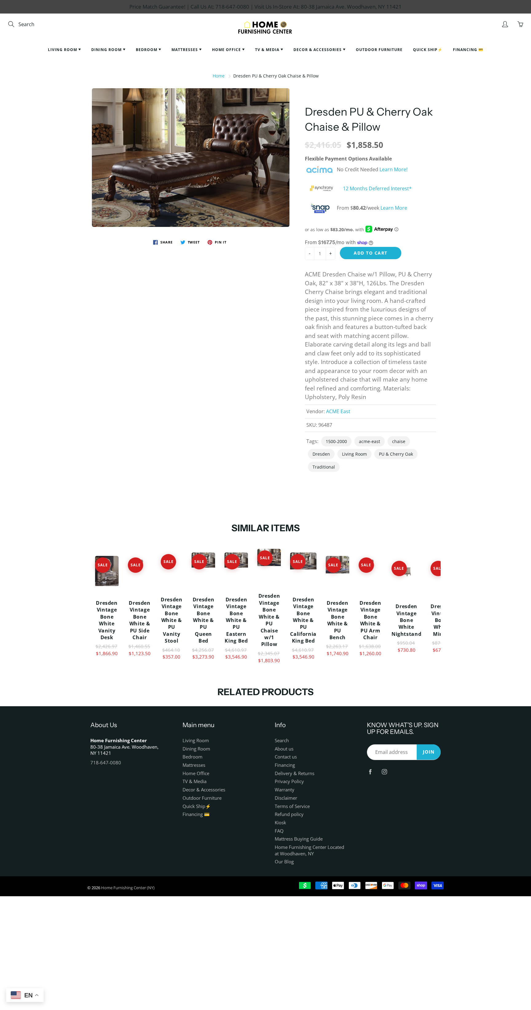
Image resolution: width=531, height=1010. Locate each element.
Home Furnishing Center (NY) (128, 887)
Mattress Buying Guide (299, 839)
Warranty (284, 790)
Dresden (321, 454)
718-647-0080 (105, 763)
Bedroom (147, 49)
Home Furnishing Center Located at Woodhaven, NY (309, 850)
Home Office (227, 49)
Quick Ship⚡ (427, 49)
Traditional (324, 467)
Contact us (286, 757)
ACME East (338, 411)
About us (284, 749)
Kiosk (280, 823)
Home (219, 76)
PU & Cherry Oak (396, 454)
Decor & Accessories (318, 49)
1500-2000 (336, 441)
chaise (398, 441)
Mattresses (185, 49)
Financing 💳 (468, 49)
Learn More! (393, 169)
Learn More (393, 208)
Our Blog (284, 862)
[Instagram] (384, 771)
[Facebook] (370, 771)
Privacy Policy (289, 781)
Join (429, 752)
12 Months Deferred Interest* (377, 188)
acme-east (369, 441)
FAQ (279, 831)
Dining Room (107, 49)
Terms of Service (292, 806)
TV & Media (268, 49)
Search (282, 740)
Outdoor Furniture (379, 49)
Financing (285, 765)
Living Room (63, 49)
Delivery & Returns (294, 773)
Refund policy (289, 814)
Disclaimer (286, 798)
